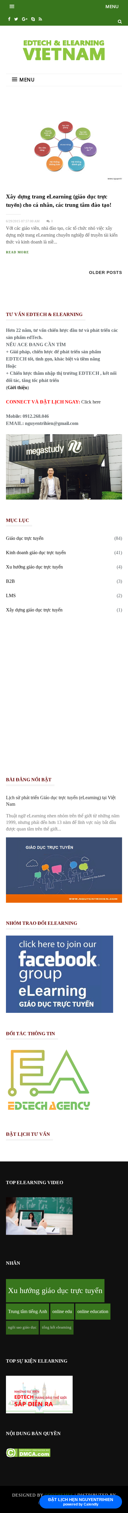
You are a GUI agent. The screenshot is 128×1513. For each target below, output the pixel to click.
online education (92, 1311)
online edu (62, 1311)
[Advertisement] (64, 697)
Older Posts (105, 272)
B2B (10, 581)
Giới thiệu (17, 387)
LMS (11, 595)
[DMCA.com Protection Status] (28, 1455)
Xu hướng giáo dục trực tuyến (34, 566)
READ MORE (17, 252)
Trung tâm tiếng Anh (27, 1311)
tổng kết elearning (56, 1327)
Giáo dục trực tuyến (24, 538)
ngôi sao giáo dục (22, 1327)
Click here (91, 401)
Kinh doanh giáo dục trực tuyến (36, 552)
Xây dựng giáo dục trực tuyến (34, 609)
